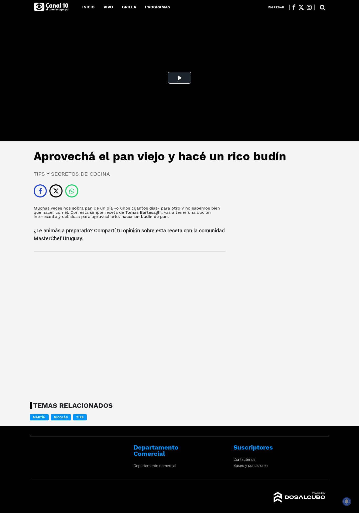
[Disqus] (130, 325)
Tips (80, 417)
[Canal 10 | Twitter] (301, 7)
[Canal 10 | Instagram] (309, 7)
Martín (39, 417)
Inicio (88, 7)
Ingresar (276, 7)
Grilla (129, 7)
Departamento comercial (155, 465)
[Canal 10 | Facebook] (294, 7)
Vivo (108, 7)
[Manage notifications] (346, 501)
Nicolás (61, 417)
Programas (157, 7)
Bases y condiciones (251, 465)
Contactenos (244, 459)
